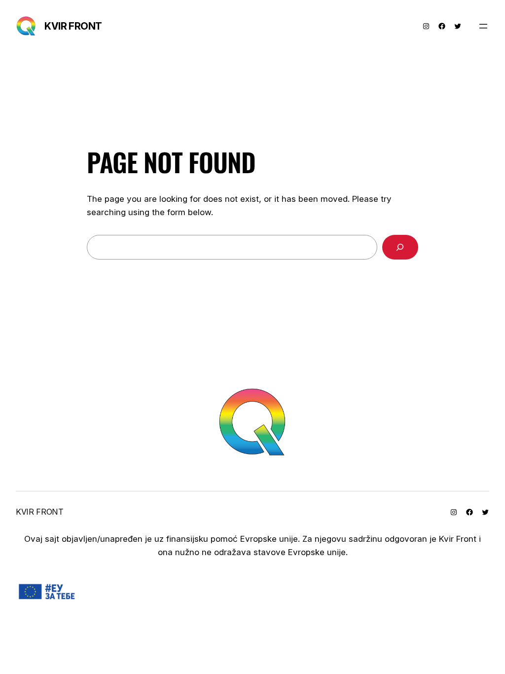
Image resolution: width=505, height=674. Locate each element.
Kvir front (73, 26)
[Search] (400, 247)
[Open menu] (483, 26)
